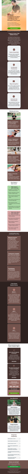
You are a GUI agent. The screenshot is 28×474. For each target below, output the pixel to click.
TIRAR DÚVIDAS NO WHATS (14, 466)
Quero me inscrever (14, 28)
